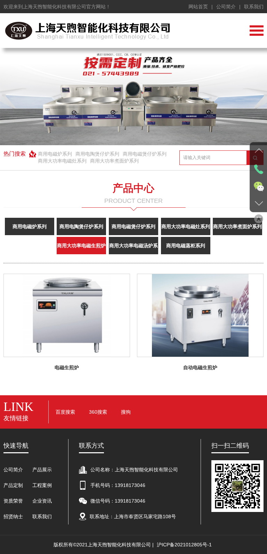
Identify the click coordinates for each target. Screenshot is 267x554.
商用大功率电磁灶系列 (62, 161)
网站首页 (198, 6)
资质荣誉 (13, 501)
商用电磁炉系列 (55, 154)
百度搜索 (65, 412)
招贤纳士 (13, 516)
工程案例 (42, 485)
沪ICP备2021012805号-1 (184, 544)
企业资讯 (42, 501)
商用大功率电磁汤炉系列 (133, 248)
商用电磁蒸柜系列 (185, 245)
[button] (255, 96)
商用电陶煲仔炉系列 (97, 154)
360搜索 (98, 412)
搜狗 (126, 412)
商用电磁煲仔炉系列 (145, 154)
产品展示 (42, 469)
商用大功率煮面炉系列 (114, 161)
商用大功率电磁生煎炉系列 (81, 248)
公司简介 (226, 6)
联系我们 (254, 6)
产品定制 (13, 485)
